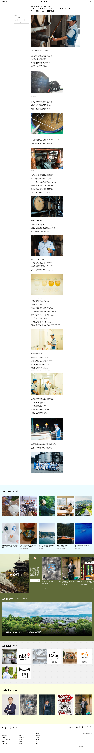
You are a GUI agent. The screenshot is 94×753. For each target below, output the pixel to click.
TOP (15, 5)
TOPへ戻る (81, 746)
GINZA (20, 741)
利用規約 (3, 741)
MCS (37, 743)
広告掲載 (3, 737)
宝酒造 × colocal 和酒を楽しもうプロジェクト (41, 6)
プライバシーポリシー (6, 739)
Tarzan (37, 737)
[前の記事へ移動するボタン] (44, 588)
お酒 (16, 20)
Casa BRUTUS (21, 737)
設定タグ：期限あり (18, 22)
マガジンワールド (5, 748)
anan (20, 733)
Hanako (20, 743)
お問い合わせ (4, 735)
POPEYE (37, 733)
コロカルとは (4, 733)
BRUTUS (21, 735)
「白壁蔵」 (40, 55)
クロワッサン (21, 739)
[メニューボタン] (91, 1)
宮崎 (26, 20)
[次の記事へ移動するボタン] (46, 588)
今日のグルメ (21, 20)
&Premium (38, 735)
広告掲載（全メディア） (24, 748)
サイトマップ (4, 743)
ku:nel (37, 739)
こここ (37, 741)
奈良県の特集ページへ (35, 580)
